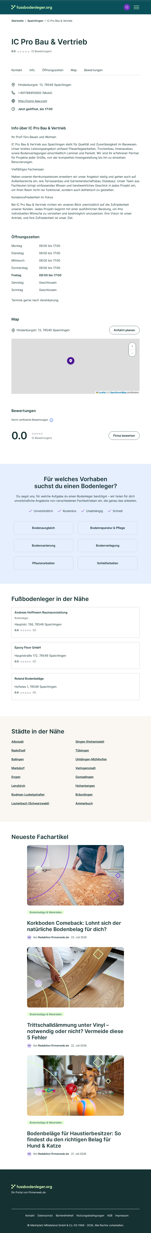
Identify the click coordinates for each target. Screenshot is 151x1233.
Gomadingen (85, 777)
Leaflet (102, 392)
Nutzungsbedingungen (90, 1215)
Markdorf (17, 768)
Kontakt (30, 1215)
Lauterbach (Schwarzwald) (30, 803)
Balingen (17, 759)
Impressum (122, 1215)
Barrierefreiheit (64, 1215)
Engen (15, 777)
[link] (75, 622)
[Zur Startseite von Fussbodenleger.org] (31, 7)
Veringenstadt (86, 768)
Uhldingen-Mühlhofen (91, 759)
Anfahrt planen (124, 330)
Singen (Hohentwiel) (90, 741)
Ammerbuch (84, 803)
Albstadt (17, 741)
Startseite (17, 20)
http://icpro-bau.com (32, 101)
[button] (127, 7)
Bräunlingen (84, 794)
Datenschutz (45, 1215)
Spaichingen (35, 20)
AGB (109, 1215)
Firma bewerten (124, 435)
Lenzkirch (18, 786)
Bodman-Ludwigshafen (28, 794)
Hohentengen (85, 786)
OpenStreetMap (118, 392)
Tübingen (82, 750)
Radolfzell (18, 750)
